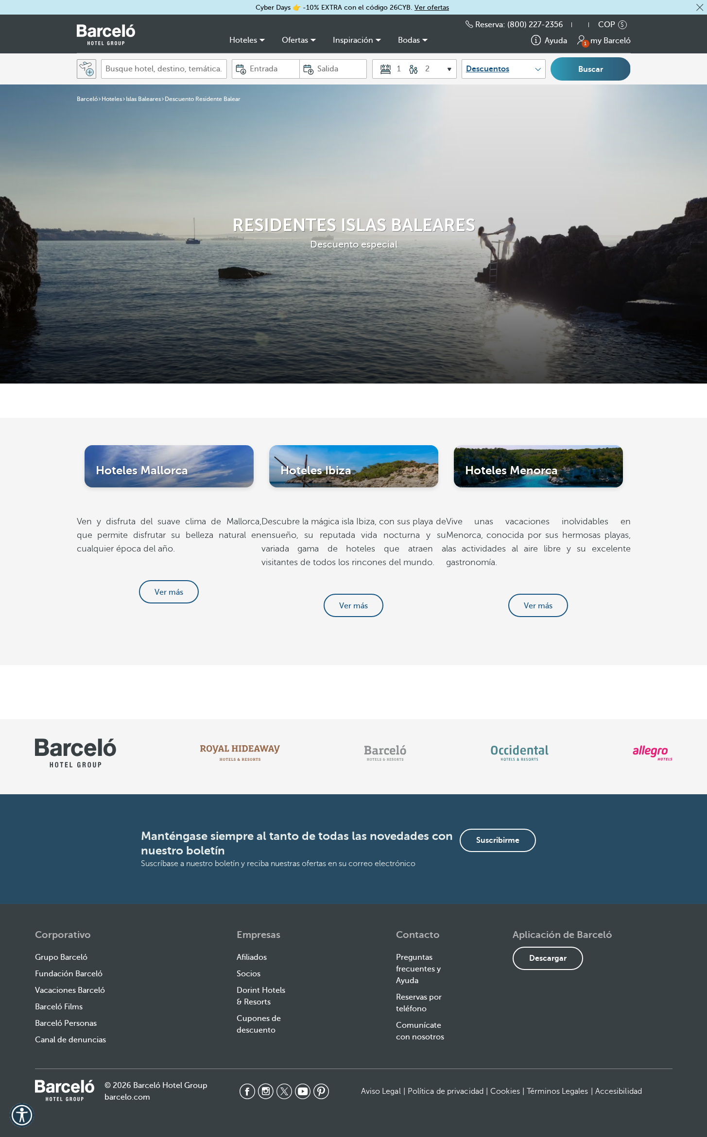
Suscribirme (497, 840)
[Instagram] (266, 1091)
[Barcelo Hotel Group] (64, 1090)
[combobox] (164, 69)
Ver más (169, 592)
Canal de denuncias (70, 1040)
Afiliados (252, 957)
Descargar (548, 958)
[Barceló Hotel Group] (106, 34)
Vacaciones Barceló (70, 990)
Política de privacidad (445, 1091)
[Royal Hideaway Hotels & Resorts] (240, 753)
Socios (248, 974)
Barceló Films (59, 1007)
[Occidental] (520, 753)
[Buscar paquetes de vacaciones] (86, 69)
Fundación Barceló (69, 974)
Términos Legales (557, 1091)
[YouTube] (302, 1091)
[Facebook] (247, 1091)
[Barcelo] (385, 753)
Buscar (590, 69)
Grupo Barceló (61, 957)
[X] (284, 1091)
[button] (700, 7)
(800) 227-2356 (535, 24)
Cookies (505, 1091)
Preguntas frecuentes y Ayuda (418, 969)
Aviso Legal (381, 1091)
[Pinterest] (321, 1091)
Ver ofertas (431, 7)
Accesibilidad (618, 1091)
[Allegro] (652, 753)
